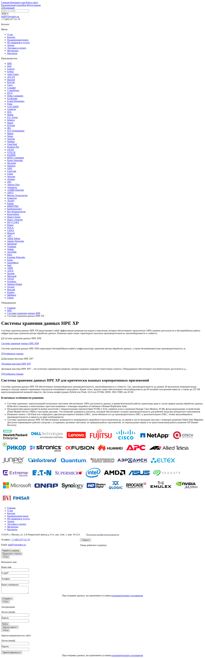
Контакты (12, 53)
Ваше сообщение (10, 584)
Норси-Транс (14, 217)
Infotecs (11, 120)
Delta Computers (15, 96)
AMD (10, 268)
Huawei (11, 233)
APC (9, 235)
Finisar (10, 297)
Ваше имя (6, 567)
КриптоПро (13, 214)
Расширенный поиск (18, 40)
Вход (25, 5)
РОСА (10, 227)
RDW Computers (15, 157)
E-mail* (5, 573)
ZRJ (9, 182)
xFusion (11, 179)
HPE (9, 63)
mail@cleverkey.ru (10, 16)
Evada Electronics (15, 101)
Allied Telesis (13, 238)
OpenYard (12, 144)
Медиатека (12, 50)
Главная (11, 508)
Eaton (10, 260)
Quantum (11, 246)
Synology (11, 281)
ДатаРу (11, 200)
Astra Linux (13, 74)
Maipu (10, 133)
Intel (9, 265)
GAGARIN (13, 106)
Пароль (5, 618)
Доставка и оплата (16, 48)
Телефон (5, 579)
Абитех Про (13, 184)
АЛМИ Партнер (15, 190)
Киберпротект (14, 209)
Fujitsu (10, 71)
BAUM (11, 82)
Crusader (11, 87)
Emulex (11, 292)
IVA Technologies (15, 131)
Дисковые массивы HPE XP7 (16, 363)
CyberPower (13, 90)
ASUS (10, 270)
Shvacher (11, 163)
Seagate (11, 273)
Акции (10, 45)
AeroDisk (12, 252)
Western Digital (14, 284)
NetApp (11, 139)
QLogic (11, 287)
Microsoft (11, 276)
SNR (9, 168)
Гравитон (12, 198)
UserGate (11, 171)
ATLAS (11, 77)
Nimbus (11, 141)
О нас (10, 34)
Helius (10, 114)
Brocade (11, 289)
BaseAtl (11, 79)
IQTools (11, 125)
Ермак (10, 203)
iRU (9, 128)
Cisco (10, 85)
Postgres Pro (13, 147)
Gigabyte (11, 109)
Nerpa (10, 136)
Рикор (10, 225)
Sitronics (11, 165)
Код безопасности (16, 211)
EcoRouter (12, 98)
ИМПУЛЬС (13, 206)
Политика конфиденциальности (102, 534)
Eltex (9, 254)
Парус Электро (15, 219)
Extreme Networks (16, 257)
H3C (9, 112)
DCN (9, 93)
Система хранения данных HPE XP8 (20, 343)
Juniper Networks (15, 241)
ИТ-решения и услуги (18, 42)
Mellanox (11, 295)
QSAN (10, 149)
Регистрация (34, 5)
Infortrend (12, 244)
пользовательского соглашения (127, 595)
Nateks (10, 249)
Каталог (11, 37)
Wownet (11, 176)
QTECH (11, 152)
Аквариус (12, 187)
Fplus (9, 104)
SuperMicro (12, 262)
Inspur (10, 122)
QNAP (10, 279)
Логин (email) (8, 612)
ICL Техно (12, 117)
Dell (9, 66)
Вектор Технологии (17, 195)
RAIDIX (11, 155)
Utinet (10, 174)
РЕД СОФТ (13, 222)
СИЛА (10, 230)
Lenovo (11, 69)
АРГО (10, 192)
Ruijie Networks (15, 160)
